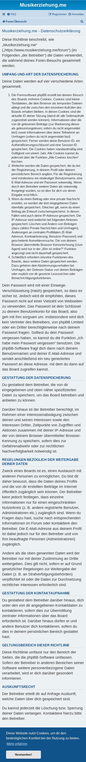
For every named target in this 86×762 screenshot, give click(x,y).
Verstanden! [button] (23, 754)
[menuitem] (11, 14)
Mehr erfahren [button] (17, 744)
